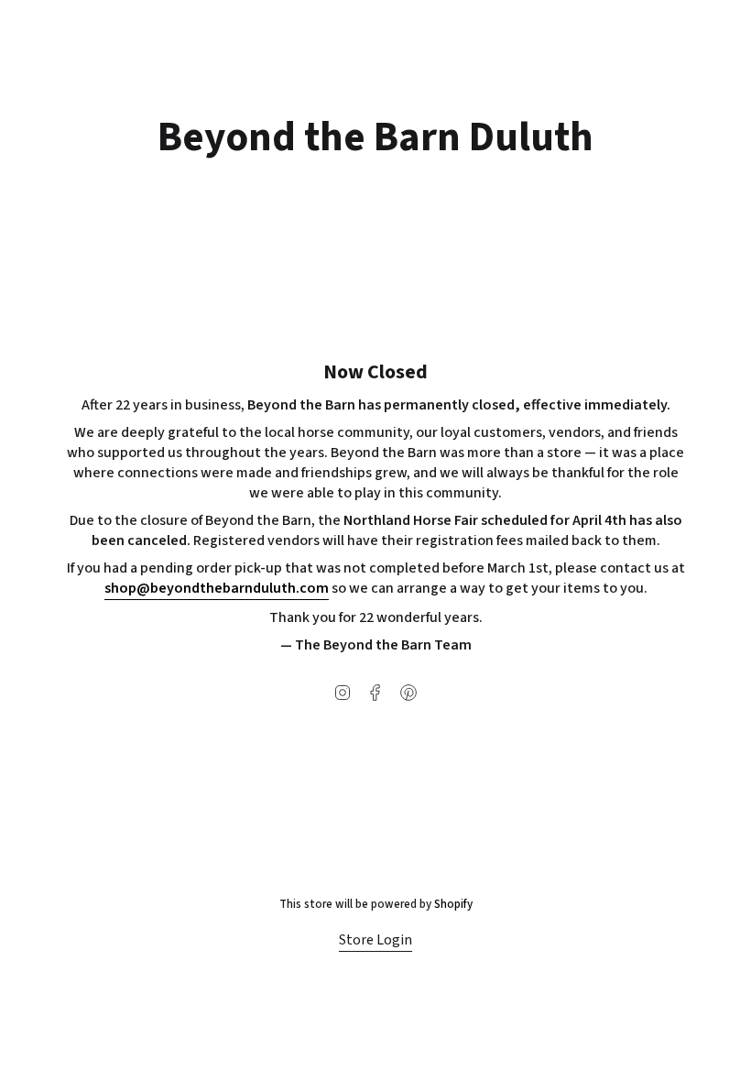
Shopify (453, 904)
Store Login (375, 940)
